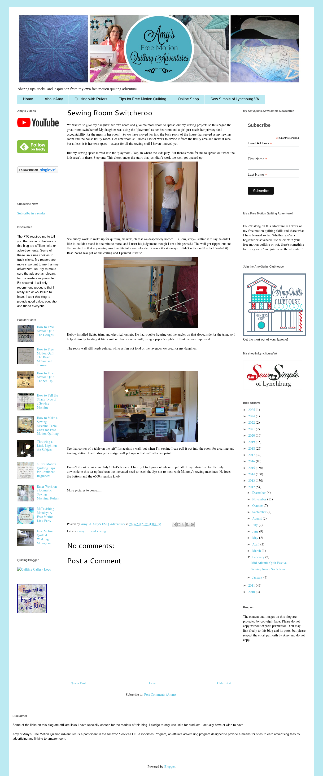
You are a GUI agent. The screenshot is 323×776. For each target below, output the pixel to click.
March (257, 550)
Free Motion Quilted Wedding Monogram (45, 537)
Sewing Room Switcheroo (268, 569)
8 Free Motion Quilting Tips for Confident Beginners (46, 470)
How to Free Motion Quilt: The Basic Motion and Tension (46, 357)
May (255, 537)
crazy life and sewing (92, 531)
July (255, 525)
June (255, 531)
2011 (252, 585)
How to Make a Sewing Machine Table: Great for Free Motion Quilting (48, 425)
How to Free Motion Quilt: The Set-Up (46, 377)
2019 (252, 441)
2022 (252, 422)
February (258, 557)
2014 (252, 474)
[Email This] (174, 524)
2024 (252, 416)
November (259, 499)
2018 (252, 448)
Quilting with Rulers (90, 99)
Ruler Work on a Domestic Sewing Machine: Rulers (48, 492)
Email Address (260, 143)
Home (28, 99)
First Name (257, 159)
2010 (252, 591)
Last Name (257, 174)
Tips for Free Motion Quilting (142, 99)
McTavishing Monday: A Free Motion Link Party (45, 514)
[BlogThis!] (178, 524)
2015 (252, 467)
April (256, 544)
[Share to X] (183, 524)
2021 (252, 429)
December (259, 492)
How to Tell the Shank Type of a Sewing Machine (47, 401)
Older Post (224, 683)
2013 (252, 480)
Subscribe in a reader (31, 213)
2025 (252, 409)
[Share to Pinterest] (192, 524)
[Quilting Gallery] (34, 569)
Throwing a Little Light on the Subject (47, 445)
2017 (252, 454)
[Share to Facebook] (187, 524)
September (259, 512)
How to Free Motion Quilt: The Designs (46, 330)
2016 (252, 461)
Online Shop (188, 99)
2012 (252, 487)
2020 (252, 435)
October (258, 505)
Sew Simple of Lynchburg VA (234, 99)
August (257, 518)
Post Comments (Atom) (160, 694)
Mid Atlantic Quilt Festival (269, 562)
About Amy (54, 99)
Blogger (169, 766)
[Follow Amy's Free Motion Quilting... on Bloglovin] (37, 172)
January (257, 577)
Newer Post (78, 683)
